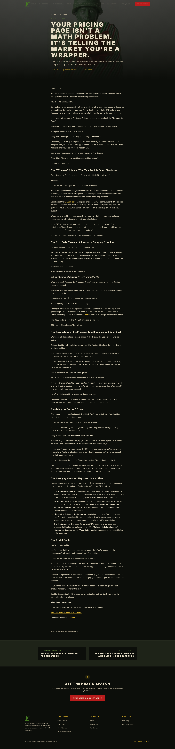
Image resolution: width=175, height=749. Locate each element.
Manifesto (43, 4)
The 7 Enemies (85, 4)
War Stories (112, 4)
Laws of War (99, 4)
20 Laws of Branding (64, 731)
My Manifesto (94, 724)
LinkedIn (71, 618)
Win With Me (142, 4)
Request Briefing (127, 724)
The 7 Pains (71, 4)
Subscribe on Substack (86, 698)
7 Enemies (69, 202)
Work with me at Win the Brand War (66, 613)
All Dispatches (60, 14)
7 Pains (86, 315)
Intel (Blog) (126, 4)
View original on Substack (63, 631)
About (33, 4)
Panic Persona (57, 4)
